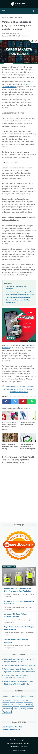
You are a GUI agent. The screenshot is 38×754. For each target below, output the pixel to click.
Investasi (16, 700)
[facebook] (6, 401)
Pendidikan (28, 704)
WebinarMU (22, 751)
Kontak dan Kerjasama (14, 743)
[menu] (3, 11)
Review (16, 708)
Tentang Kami (22, 740)
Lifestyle (6, 704)
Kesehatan (25, 700)
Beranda (13, 740)
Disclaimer (24, 746)
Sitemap (26, 743)
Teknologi (30, 708)
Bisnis (24, 696)
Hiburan (31, 696)
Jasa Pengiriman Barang (11, 729)
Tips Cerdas (7, 712)
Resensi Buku (7, 708)
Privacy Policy (14, 746)
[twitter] (15, 401)
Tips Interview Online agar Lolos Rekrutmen (19, 665)
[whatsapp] (31, 401)
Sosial (23, 708)
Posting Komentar (22, 36)
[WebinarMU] (19, 4)
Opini (12, 704)
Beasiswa (6, 696)
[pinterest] (23, 401)
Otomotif (19, 704)
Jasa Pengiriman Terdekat (12, 727)
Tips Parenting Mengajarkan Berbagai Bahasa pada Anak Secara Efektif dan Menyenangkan (18, 300)
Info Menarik (7, 700)
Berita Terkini (16, 696)
